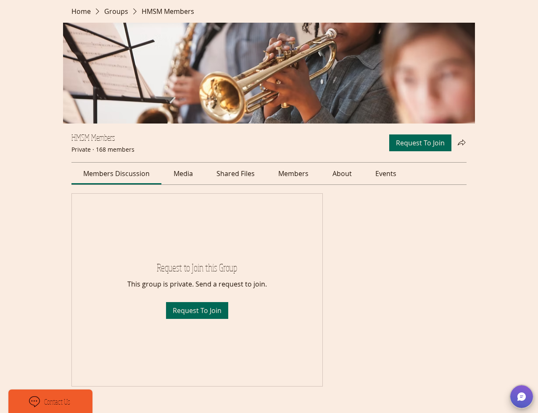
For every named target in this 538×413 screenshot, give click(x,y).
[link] (116, 173)
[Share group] (461, 142)
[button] (521, 396)
